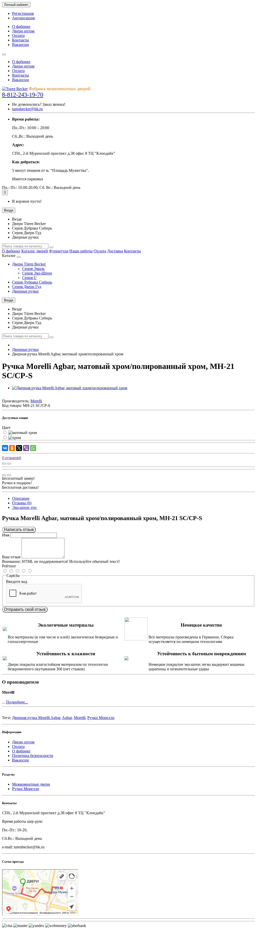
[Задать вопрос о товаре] (4, 463)
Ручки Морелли (100, 718)
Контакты (20, 40)
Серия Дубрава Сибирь (32, 282)
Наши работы (81, 251)
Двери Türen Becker (29, 264)
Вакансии (20, 44)
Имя (5, 535)
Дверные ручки (25, 291)
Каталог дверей (34, 251)
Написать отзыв (19, 529)
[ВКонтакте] (5, 448)
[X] (19, 448)
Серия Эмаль (33, 268)
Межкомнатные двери (31, 784)
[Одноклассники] (12, 448)
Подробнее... (17, 702)
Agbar (67, 718)
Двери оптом (23, 31)
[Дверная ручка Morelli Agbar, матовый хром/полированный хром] (69, 388)
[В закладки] (9, 463)
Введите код (16, 581)
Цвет (6, 427)
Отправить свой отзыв (25, 609)
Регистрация (23, 13)
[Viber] (26, 448)
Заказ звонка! (38, 104)
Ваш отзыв (11, 557)
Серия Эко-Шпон (37, 273)
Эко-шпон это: (24, 507)
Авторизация (23, 18)
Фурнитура (58, 251)
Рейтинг (9, 566)
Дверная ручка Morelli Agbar (36, 718)
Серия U (29, 278)
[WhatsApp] (33, 448)
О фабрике (21, 26)
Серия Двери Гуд (26, 287)
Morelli (79, 718)
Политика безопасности (32, 755)
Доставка (115, 251)
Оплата (18, 35)
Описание (20, 498)
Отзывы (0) (21, 503)
